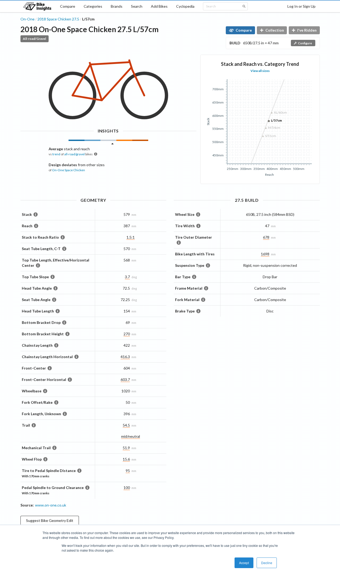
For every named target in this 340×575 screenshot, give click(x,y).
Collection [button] (274, 30)
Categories (93, 6)
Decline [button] (266, 562)
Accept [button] (244, 562)
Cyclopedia (185, 6)
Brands (116, 6)
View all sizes (260, 71)
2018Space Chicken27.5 (58, 19)
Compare (67, 6)
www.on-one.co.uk (50, 505)
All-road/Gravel (34, 39)
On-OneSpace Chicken (68, 170)
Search (136, 6)
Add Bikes (159, 6)
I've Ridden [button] (307, 30)
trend (56, 154)
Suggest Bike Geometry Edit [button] (49, 520)
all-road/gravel (74, 154)
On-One (27, 19)
